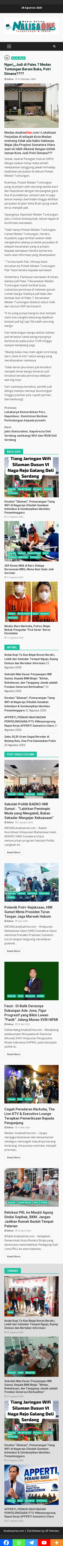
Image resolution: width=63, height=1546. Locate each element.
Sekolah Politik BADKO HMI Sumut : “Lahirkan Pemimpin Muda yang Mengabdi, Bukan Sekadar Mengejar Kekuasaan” (31, 779)
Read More (13, 852)
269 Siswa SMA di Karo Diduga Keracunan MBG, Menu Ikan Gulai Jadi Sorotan (31, 541)
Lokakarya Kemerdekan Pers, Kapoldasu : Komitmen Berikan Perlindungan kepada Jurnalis (25, 414)
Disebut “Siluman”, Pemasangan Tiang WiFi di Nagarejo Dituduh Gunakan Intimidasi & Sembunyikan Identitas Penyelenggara (31, 477)
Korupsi (37, 489)
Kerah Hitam (18, 58)
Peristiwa (12, 493)
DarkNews (34, 1531)
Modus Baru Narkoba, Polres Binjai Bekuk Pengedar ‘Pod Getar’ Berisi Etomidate (31, 602)
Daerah (11, 489)
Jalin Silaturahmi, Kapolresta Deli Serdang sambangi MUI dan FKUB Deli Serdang (30, 433)
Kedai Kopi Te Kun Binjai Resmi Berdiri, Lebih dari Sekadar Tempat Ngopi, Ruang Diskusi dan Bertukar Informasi (31, 659)
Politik (40, 794)
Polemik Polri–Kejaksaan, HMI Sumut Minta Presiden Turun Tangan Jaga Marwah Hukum (31, 882)
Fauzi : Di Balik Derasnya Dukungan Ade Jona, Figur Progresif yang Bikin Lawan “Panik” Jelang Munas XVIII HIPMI (31, 981)
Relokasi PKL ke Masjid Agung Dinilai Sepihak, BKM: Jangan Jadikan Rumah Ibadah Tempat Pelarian (31, 1187)
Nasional (23, 557)
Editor (10, 79)
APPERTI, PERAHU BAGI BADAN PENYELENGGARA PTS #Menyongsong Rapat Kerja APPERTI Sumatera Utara (29, 721)
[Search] (54, 46)
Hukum (21, 553)
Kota (45, 553)
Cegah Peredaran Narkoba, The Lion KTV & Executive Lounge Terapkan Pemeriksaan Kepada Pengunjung (31, 1084)
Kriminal (48, 489)
